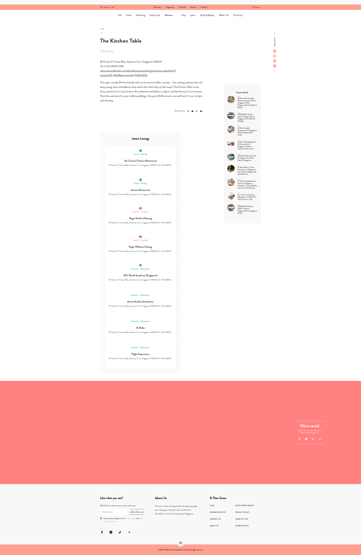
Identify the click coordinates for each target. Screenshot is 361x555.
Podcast (204, 7)
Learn (193, 15)
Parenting (140, 15)
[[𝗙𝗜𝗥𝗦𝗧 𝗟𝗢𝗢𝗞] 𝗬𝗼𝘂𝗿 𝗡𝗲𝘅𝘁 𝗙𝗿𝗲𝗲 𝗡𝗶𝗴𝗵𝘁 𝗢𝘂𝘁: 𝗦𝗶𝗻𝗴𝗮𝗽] (77, 458)
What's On (224, 15)
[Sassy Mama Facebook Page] (274, 51)
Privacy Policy (242, 512)
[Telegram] (274, 65)
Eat (119, 15)
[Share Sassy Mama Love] (201, 111)
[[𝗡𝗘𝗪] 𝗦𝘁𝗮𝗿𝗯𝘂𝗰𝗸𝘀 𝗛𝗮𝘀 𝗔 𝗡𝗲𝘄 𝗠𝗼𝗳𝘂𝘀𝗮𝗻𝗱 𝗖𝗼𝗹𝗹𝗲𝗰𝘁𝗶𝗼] (26, 458)
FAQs (212, 505)
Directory (157, 7)
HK (113, 5)
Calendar (182, 7)
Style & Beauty (207, 15)
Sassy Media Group (244, 505)
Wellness (169, 15)
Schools (194, 7)
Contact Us (215, 519)
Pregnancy (170, 7)
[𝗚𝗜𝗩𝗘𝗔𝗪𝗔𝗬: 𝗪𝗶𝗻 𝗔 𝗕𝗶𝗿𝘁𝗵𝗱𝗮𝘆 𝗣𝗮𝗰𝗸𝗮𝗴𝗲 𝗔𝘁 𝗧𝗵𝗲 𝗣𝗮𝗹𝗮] (77, 406)
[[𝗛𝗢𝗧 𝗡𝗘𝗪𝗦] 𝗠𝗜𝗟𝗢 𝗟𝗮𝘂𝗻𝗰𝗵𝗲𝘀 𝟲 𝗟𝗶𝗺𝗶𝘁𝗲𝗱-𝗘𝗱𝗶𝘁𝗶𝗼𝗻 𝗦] (232, 458)
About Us (214, 526)
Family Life (155, 15)
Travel (128, 15)
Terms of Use (241, 519)
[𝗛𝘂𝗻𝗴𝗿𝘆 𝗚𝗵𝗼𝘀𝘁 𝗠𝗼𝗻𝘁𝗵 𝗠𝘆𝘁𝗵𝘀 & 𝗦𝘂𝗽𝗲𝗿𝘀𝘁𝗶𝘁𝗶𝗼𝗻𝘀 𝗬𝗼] (232, 406)
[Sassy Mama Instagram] (274, 56)
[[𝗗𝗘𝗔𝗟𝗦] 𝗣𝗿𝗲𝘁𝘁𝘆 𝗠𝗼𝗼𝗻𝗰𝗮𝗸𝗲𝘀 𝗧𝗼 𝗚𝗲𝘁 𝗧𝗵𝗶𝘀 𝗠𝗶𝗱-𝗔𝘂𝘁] (26, 406)
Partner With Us (218, 512)
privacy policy (130, 518)
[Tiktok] (274, 61)
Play (184, 15)
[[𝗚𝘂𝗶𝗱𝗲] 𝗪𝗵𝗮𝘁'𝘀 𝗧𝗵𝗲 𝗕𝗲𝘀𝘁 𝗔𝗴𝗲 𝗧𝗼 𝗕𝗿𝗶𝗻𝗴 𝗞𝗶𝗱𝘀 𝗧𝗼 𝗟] (154, 432)
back (103, 29)
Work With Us (242, 526)
